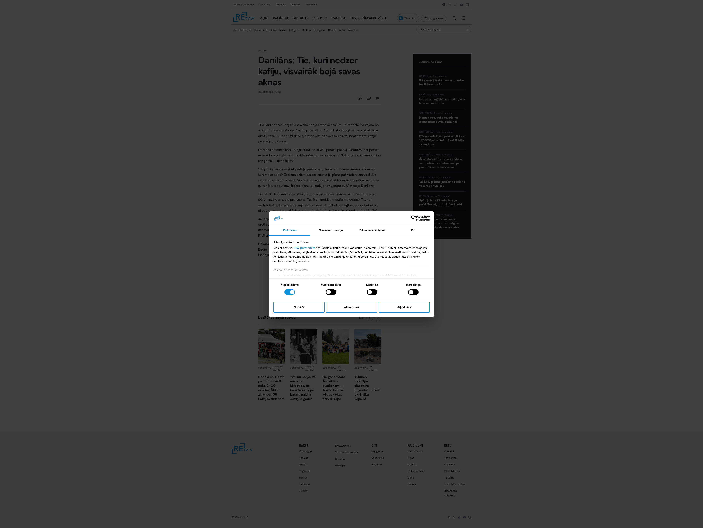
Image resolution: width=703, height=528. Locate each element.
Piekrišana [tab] (290, 230)
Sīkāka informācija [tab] (331, 230)
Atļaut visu (404, 307)
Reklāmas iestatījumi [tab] (372, 230)
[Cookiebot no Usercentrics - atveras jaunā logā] (414, 218)
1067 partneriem (304, 247)
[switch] (331, 292)
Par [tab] (413, 230)
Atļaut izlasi (351, 307)
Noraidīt (299, 307)
